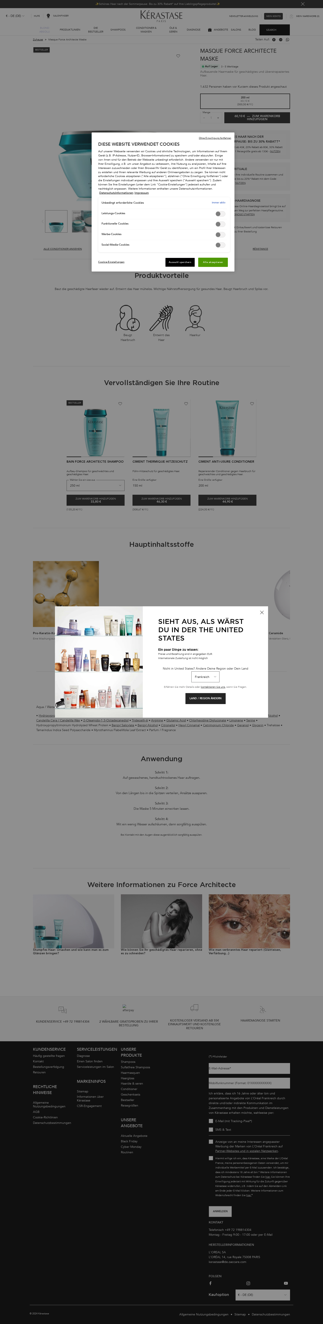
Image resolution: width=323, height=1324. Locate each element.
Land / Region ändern (205, 698)
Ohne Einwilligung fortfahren (215, 138)
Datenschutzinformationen (116, 193)
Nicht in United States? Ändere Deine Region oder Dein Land (205, 669)
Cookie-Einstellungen (111, 262)
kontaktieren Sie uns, (213, 687)
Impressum (141, 193)
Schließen (262, 612)
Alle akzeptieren (213, 262)
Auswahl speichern (180, 262)
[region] (163, 202)
